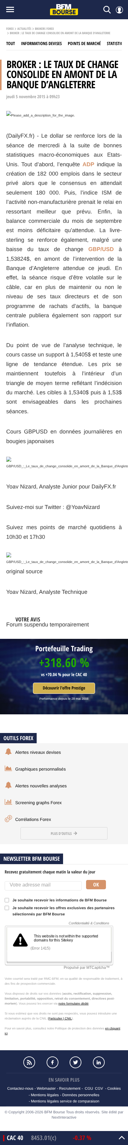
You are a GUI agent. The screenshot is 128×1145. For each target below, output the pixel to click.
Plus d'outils (61, 833)
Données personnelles (80, 1095)
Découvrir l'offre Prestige (64, 688)
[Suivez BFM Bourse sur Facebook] (52, 1062)
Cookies (114, 1088)
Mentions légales (45, 1095)
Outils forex (18, 738)
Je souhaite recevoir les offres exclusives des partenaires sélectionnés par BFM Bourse (63, 911)
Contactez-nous (20, 1088)
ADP (88, 164)
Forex (10, 29)
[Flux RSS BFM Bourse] (29, 1062)
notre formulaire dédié (73, 1003)
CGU (89, 1088)
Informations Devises (41, 44)
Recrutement (69, 1088)
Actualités (24, 29)
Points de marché (84, 44)
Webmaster (46, 1088)
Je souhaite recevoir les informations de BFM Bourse (59, 900)
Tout (10, 44)
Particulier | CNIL (60, 1018)
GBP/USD (101, 249)
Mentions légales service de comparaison (65, 1101)
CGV (99, 1088)
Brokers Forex (44, 29)
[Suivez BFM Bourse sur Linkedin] (98, 1062)
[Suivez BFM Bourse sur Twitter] (75, 1062)
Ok (96, 884)
